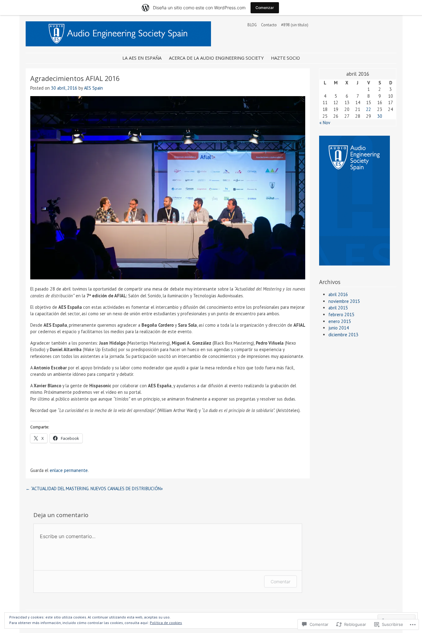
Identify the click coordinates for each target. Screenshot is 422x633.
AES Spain (93, 88)
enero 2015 (339, 321)
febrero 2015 (341, 314)
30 (379, 116)
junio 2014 (338, 328)
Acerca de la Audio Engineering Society (216, 58)
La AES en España (142, 58)
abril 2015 (338, 308)
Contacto (269, 25)
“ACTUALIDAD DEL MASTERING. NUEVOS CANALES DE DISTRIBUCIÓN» (94, 488)
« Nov (324, 122)
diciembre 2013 (343, 335)
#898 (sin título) (294, 25)
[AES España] (118, 44)
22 (368, 109)
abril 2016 (338, 294)
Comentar (280, 581)
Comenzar (264, 7)
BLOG (252, 25)
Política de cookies (166, 622)
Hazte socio (285, 58)
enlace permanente (69, 470)
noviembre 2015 (344, 301)
